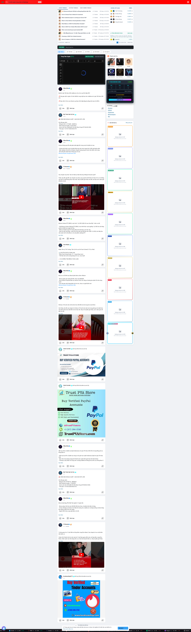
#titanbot (110, 108)
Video (88, 51)
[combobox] (23, 2)
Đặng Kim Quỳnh (119, 22)
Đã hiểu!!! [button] (121, 628)
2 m (64, 90)
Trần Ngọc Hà (118, 16)
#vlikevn (110, 110)
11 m (64, 116)
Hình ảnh (79, 51)
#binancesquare (63, 153)
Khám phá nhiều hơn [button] (68, 629)
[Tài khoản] (188, 2)
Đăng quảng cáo (129, 122)
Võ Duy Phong (118, 19)
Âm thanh (97, 51)
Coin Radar (66, 244)
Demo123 (117, 39)
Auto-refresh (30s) (122, 42)
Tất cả (61, 51)
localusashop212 (68, 576)
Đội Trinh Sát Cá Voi (68, 114)
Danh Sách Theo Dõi (99, 56)
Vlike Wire (66, 88)
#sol (75, 153)
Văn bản (70, 51)
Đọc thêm (61, 105)
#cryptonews (70, 153)
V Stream (65, 166)
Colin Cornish (67, 348)
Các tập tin (107, 51)
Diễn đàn (68, 42)
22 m (64, 168)
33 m (64, 220)
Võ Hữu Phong (118, 13)
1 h (64, 246)
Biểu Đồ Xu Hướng (89, 56)
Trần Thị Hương (118, 11)
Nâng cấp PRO (120, 99)
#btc (75, 285)
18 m (64, 142)
